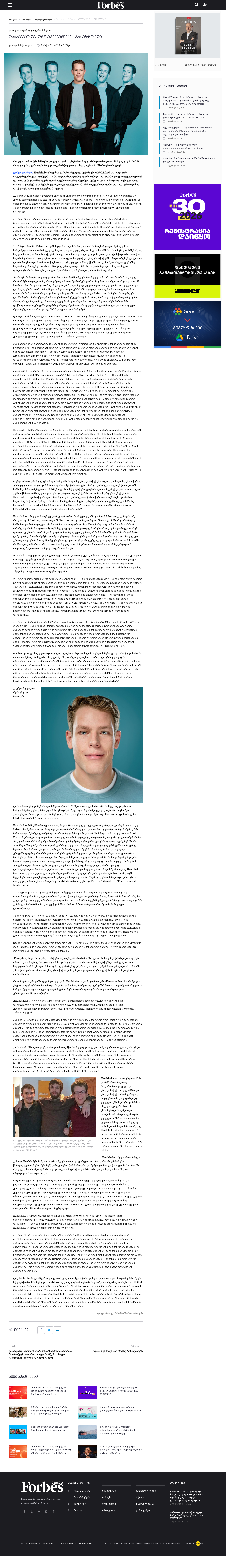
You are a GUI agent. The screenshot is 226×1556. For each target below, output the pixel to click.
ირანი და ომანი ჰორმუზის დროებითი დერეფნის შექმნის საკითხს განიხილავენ (118, 1430)
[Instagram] (31, 1511)
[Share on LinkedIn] (57, 1330)
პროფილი (26, 20)
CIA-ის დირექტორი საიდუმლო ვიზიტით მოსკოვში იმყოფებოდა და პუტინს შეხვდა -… (121, 1449)
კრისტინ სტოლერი (21, 45)
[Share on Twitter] (49, 1330)
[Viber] (54, 1511)
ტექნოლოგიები (146, 1491)
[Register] (205, 5)
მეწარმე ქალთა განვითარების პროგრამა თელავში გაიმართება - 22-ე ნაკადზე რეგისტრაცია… (50, 1410)
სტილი (140, 1497)
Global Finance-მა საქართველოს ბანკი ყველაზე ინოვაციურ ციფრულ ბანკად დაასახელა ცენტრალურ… (51, 1449)
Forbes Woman (145, 1504)
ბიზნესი (107, 1497)
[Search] (197, 5)
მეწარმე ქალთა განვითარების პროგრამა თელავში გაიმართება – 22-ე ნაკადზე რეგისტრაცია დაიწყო (187, 131)
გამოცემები (143, 1510)
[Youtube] (39, 1511)
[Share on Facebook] (41, 1330)
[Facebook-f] (24, 1511)
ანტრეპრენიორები (43, 20)
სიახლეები (109, 1491)
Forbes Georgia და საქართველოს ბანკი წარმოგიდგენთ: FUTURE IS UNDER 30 (119, 1391)
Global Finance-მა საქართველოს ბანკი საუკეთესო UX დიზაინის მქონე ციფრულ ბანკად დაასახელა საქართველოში (186, 100)
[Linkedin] (46, 1511)
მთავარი (13, 20)
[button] (10, 5)
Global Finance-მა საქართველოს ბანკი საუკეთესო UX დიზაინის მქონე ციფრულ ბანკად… (49, 1391)
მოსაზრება (109, 1504)
